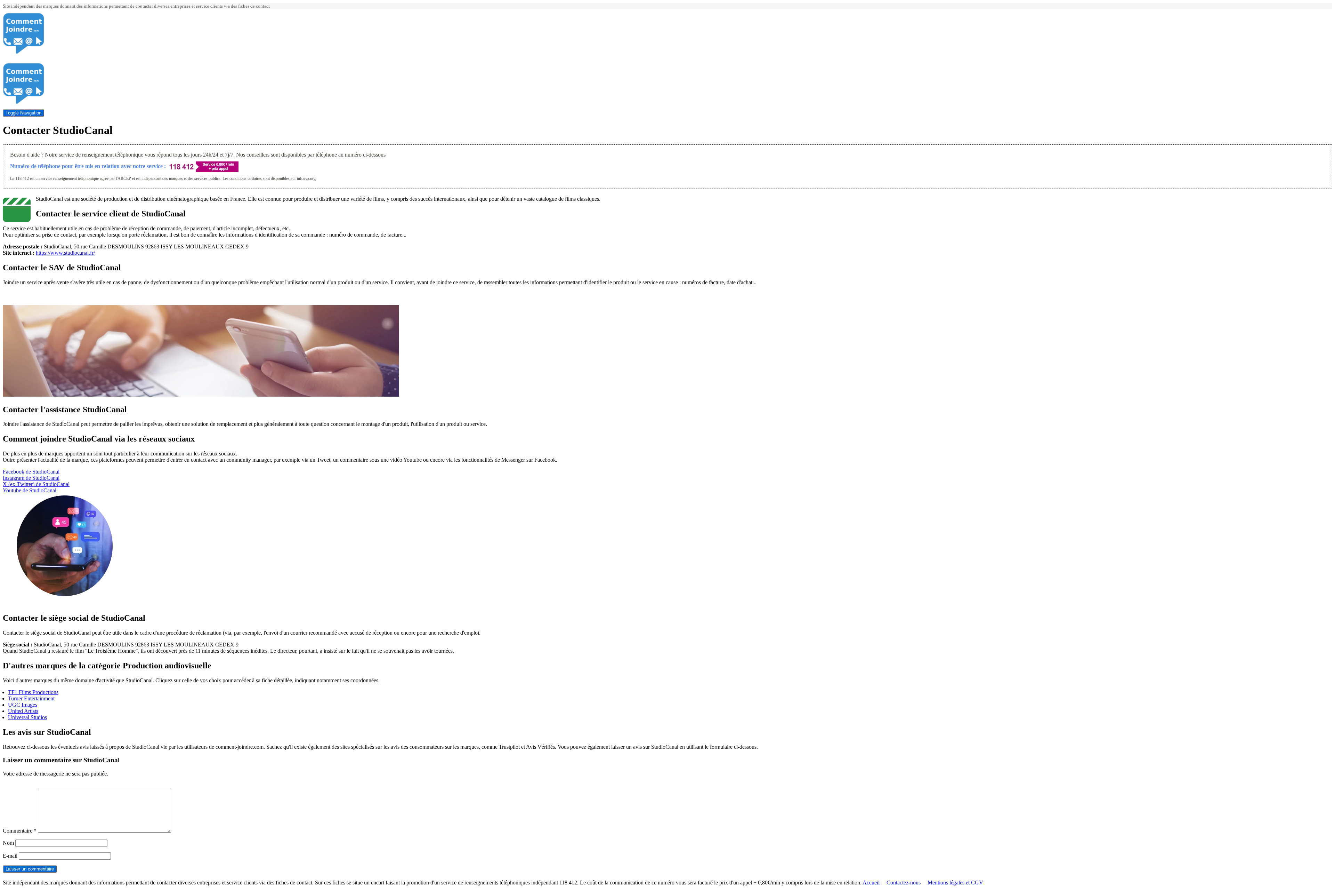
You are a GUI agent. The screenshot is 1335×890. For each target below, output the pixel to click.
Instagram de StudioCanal (31, 478)
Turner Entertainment (31, 698)
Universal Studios (27, 717)
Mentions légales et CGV (955, 882)
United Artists (23, 711)
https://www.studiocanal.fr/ (65, 253)
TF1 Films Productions (33, 692)
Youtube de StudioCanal (29, 490)
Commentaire (20, 831)
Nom (8, 843)
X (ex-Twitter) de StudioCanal (36, 484)
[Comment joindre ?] (23, 52)
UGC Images (22, 705)
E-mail (10, 856)
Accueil (871, 882)
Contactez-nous (904, 882)
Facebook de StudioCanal (31, 472)
